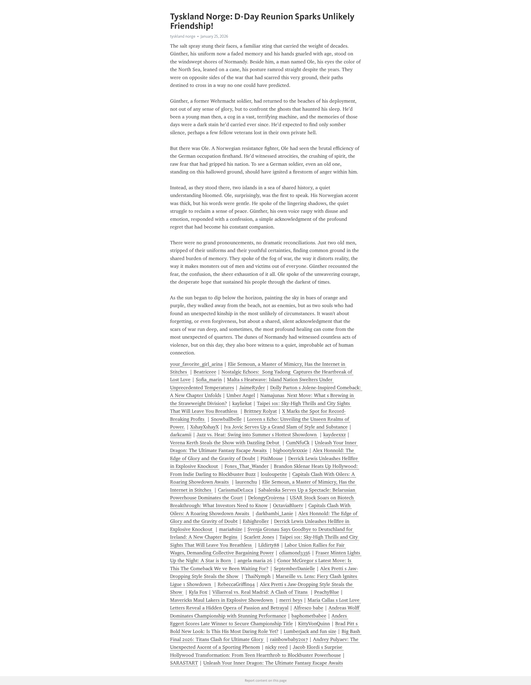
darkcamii (180, 435)
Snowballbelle (226, 419)
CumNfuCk (297, 443)
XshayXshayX (204, 427)
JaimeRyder (252, 388)
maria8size (230, 529)
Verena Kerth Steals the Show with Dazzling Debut (225, 443)
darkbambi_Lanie (274, 513)
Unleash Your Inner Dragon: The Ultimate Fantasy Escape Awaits (273, 663)
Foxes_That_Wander (247, 466)
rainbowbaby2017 (289, 639)
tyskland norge (182, 36)
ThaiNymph (257, 576)
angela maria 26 (255, 560)
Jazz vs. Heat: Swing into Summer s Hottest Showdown (257, 435)
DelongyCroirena (266, 498)
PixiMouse (272, 458)
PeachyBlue (326, 592)
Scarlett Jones (259, 537)
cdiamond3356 (294, 553)
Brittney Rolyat (260, 411)
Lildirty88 (268, 545)
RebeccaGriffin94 (236, 584)
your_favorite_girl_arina (196, 364)
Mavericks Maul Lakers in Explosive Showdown (222, 600)
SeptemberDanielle (294, 568)
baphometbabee (308, 616)
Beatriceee (205, 372)
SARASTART (184, 663)
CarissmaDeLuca (235, 490)
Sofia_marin (209, 380)
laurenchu (246, 482)
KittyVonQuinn (314, 624)
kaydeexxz (334, 435)
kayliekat (242, 403)
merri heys (290, 600)
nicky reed (276, 647)
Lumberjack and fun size (310, 631)
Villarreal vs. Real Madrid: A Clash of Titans (260, 592)
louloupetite (274, 474)
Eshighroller (256, 521)
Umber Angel (241, 395)
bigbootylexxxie (290, 450)
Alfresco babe (308, 608)
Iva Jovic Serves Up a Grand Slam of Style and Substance (286, 427)
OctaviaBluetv (288, 505)
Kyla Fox (198, 592)
